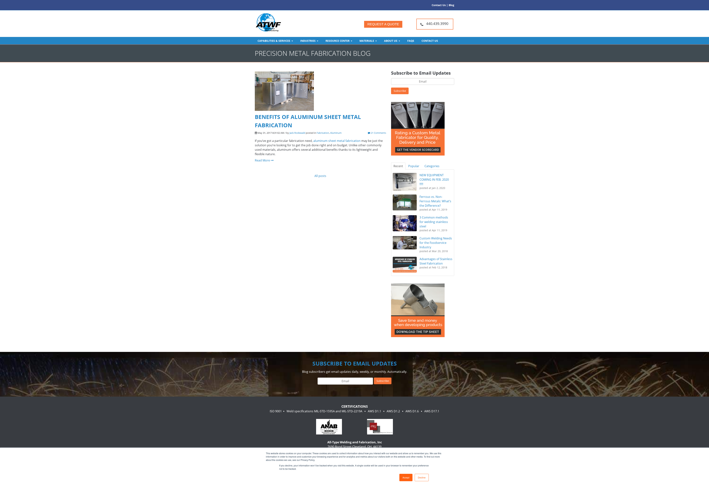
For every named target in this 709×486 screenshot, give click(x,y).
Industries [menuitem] (308, 40)
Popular (413, 166)
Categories (431, 166)
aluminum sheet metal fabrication (337, 141)
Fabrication (323, 132)
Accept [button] (406, 477)
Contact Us (439, 5)
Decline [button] (422, 477)
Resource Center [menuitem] (338, 40)
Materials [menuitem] (366, 40)
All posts (320, 176)
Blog (451, 5)
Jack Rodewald (297, 132)
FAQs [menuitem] (410, 40)
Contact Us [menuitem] (430, 40)
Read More (263, 160)
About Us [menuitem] (390, 40)
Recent (398, 166)
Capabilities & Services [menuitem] (274, 40)
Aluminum (336, 132)
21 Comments (378, 132)
